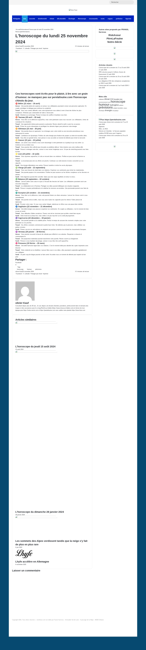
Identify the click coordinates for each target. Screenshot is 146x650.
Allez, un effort (103, 129)
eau (120, 99)
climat (52, 18)
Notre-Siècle (114, 42)
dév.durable (61, 18)
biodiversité (42, 18)
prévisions (38, 269)
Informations (24, 29)
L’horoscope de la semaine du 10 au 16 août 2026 (114, 76)
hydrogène (114, 105)
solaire (115, 108)
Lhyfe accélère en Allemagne (32, 561)
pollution (119, 18)
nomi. (103, 18)
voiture (125, 108)
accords (32, 18)
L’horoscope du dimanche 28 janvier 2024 (39, 512)
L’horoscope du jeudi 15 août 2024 (35, 346)
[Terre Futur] (73, 10)
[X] (9, 633)
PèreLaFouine (115, 38)
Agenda (128, 18)
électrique (102, 110)
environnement (103, 102)
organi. (110, 18)
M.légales (16, 18)
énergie (108, 110)
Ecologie (72, 18)
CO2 (112, 99)
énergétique (115, 110)
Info (24, 18)
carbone (101, 99)
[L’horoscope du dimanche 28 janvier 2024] (36, 352)
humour (29, 269)
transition (120, 108)
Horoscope (82, 18)
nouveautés (93, 18)
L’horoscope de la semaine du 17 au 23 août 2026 (114, 67)
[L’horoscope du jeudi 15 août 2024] (36, 323)
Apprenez (102, 126)
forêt (109, 102)
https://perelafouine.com (115, 120)
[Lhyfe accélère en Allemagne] (24, 559)
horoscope (20, 269)
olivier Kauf (18, 46)
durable (116, 99)
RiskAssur (114, 35)
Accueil (17, 29)
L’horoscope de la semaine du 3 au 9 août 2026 (113, 85)
